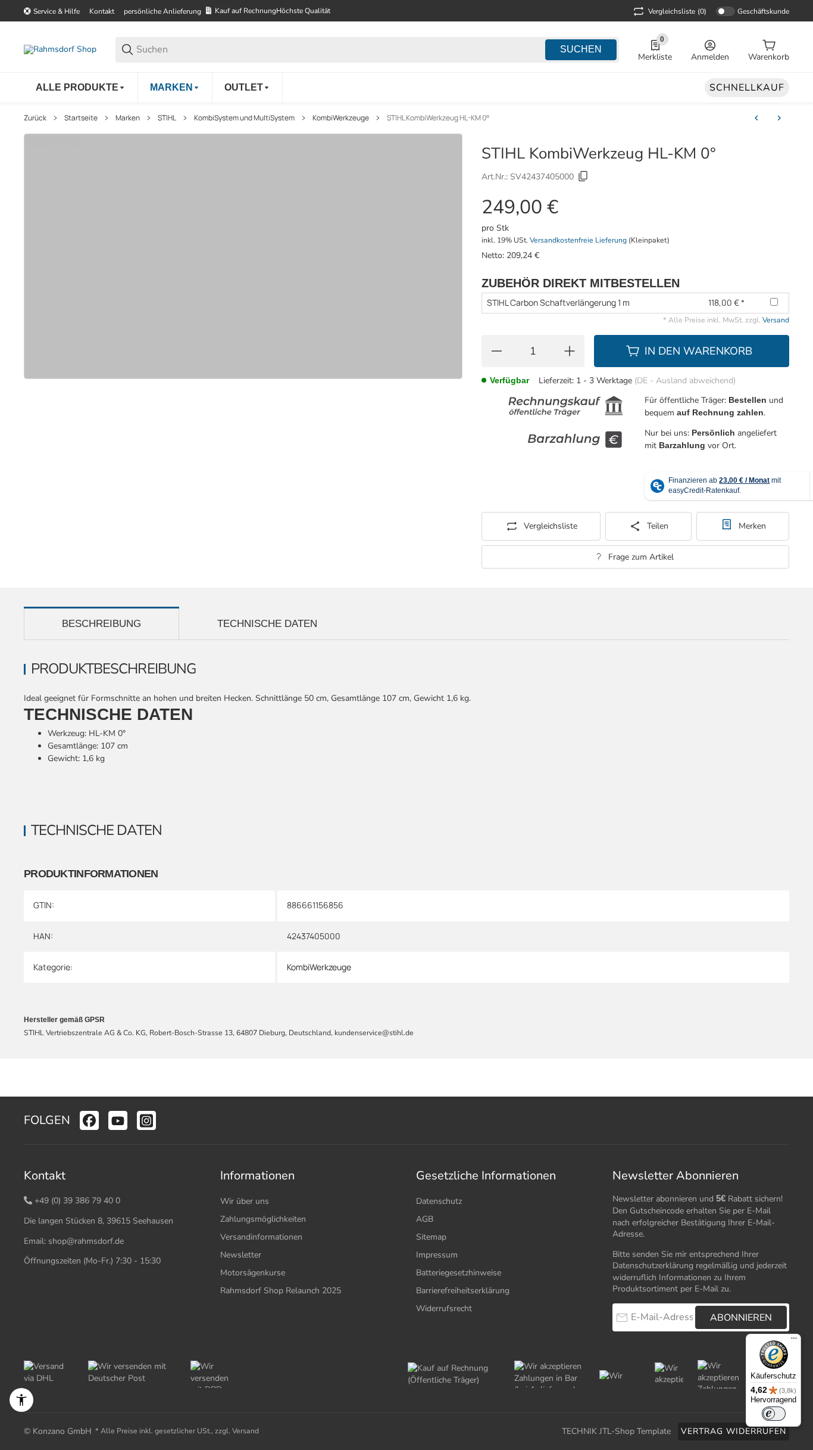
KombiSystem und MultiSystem (244, 118)
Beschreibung (101, 623)
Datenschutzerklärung (652, 1265)
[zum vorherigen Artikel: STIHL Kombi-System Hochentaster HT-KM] (756, 118)
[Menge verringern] (496, 351)
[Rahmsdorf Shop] (60, 49)
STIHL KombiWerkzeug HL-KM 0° (438, 118)
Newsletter (240, 1254)
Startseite (81, 118)
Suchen (581, 49)
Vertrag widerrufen (733, 1431)
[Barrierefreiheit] (21, 1400)
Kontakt (101, 11)
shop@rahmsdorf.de (86, 1241)
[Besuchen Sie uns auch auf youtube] (117, 1120)
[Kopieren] (583, 176)
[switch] (774, 1413)
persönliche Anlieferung (162, 11)
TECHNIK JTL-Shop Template (616, 1431)
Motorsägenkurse (252, 1272)
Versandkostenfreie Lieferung (579, 240)
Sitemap (431, 1237)
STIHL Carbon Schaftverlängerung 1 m (558, 302)
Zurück (35, 118)
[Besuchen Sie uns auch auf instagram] (146, 1120)
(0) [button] (677, 11)
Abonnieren (741, 1317)
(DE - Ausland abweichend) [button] (685, 380)
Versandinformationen (261, 1237)
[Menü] (794, 1341)
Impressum (437, 1254)
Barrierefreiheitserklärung (462, 1290)
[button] (779, 1120)
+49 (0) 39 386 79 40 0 (77, 1200)
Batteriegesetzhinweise (458, 1272)
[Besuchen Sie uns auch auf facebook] (89, 1120)
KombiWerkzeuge (340, 118)
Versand (775, 320)
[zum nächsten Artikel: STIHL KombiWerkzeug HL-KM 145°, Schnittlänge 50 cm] (779, 118)
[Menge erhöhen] (569, 351)
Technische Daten (267, 623)
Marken (127, 118)
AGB (424, 1219)
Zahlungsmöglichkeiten (263, 1219)
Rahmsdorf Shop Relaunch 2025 (280, 1290)
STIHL (167, 118)
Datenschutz (439, 1201)
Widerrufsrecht (444, 1308)
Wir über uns (244, 1201)
